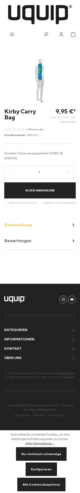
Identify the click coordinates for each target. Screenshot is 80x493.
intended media (46, 409)
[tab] (40, 225)
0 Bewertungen (35, 129)
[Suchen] (46, 34)
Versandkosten (66, 373)
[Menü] (12, 34)
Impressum (22, 415)
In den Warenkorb (40, 190)
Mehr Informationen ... (40, 443)
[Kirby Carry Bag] (40, 81)
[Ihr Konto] (61, 34)
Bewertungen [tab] (17, 240)
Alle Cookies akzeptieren (41, 484)
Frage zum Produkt (22, 202)
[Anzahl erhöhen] (67, 172)
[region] (40, 81)
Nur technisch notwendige (41, 454)
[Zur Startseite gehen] (40, 14)
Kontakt (38, 415)
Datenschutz (56, 415)
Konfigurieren (41, 469)
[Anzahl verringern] (11, 172)
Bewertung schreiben (59, 202)
